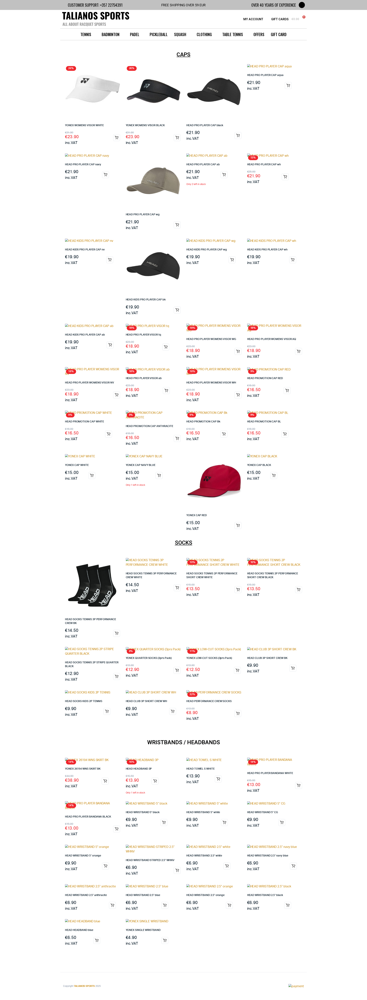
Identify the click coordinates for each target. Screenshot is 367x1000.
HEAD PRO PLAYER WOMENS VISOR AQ (271, 339)
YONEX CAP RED (196, 515)
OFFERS (258, 34)
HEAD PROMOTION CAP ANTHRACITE (149, 426)
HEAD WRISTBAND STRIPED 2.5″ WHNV (150, 860)
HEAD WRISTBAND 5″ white (203, 812)
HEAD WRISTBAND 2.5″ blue (143, 895)
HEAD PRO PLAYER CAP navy (83, 164)
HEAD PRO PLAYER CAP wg (143, 214)
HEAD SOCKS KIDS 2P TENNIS (83, 701)
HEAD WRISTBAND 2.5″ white (204, 855)
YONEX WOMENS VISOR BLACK (145, 125)
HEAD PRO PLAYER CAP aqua (265, 75)
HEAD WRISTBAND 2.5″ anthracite (86, 895)
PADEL (134, 34)
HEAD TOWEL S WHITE (200, 769)
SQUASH (180, 34)
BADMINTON (110, 34)
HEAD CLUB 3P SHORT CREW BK (267, 658)
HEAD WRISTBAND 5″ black (143, 812)
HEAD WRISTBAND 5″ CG (262, 812)
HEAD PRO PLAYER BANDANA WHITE (270, 773)
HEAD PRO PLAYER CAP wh (264, 164)
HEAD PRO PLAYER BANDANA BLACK (88, 816)
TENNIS (85, 34)
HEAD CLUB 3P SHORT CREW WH (146, 701)
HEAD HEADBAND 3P (139, 769)
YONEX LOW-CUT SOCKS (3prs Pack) (209, 658)
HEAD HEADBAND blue (79, 930)
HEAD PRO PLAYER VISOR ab (144, 378)
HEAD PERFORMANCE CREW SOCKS (209, 701)
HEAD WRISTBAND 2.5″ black (265, 895)
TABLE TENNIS (232, 34)
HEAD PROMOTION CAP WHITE (84, 421)
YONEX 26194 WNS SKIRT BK (83, 769)
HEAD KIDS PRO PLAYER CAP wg (206, 249)
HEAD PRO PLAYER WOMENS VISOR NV (89, 382)
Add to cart (116, 137)
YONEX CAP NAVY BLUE (141, 465)
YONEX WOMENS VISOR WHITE (84, 125)
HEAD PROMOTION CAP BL (264, 421)
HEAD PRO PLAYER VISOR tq (143, 334)
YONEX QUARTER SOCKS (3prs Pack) (149, 658)
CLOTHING (204, 34)
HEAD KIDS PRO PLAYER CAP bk (146, 299)
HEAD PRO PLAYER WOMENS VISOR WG (211, 339)
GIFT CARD (279, 34)
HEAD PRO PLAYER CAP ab (203, 164)
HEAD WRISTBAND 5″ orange (83, 855)
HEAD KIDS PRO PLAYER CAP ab (85, 334)
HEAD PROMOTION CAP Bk (203, 421)
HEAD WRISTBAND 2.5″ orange (205, 895)
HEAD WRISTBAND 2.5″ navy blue (267, 855)
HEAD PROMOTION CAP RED (265, 378)
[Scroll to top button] (358, 991)
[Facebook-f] (302, 5)
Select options (292, 259)
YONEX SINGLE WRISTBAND (143, 930)
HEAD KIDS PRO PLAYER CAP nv (85, 249)
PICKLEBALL (159, 34)
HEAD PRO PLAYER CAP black (204, 125)
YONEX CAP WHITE (77, 465)
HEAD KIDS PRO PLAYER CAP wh (267, 249)
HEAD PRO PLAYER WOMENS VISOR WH (211, 382)
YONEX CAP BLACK (259, 465)
